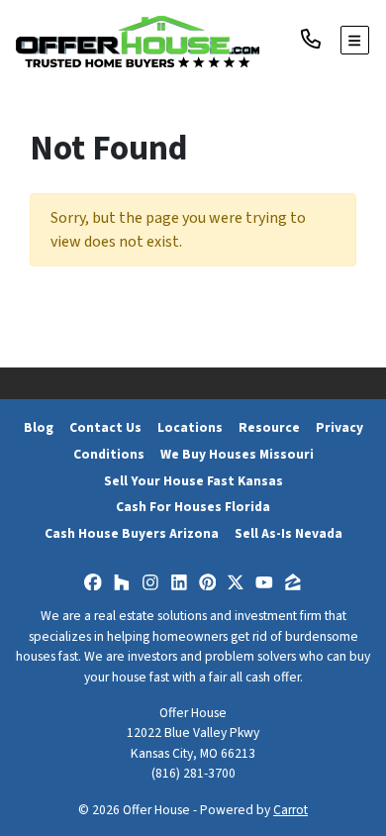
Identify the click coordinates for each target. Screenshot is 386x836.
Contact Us (105, 427)
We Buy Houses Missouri (237, 454)
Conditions (109, 454)
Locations (190, 427)
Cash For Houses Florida (193, 506)
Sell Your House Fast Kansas (193, 480)
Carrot (290, 809)
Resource (269, 427)
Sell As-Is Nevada (288, 533)
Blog (38, 427)
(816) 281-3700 (193, 773)
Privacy (339, 427)
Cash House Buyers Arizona (132, 533)
